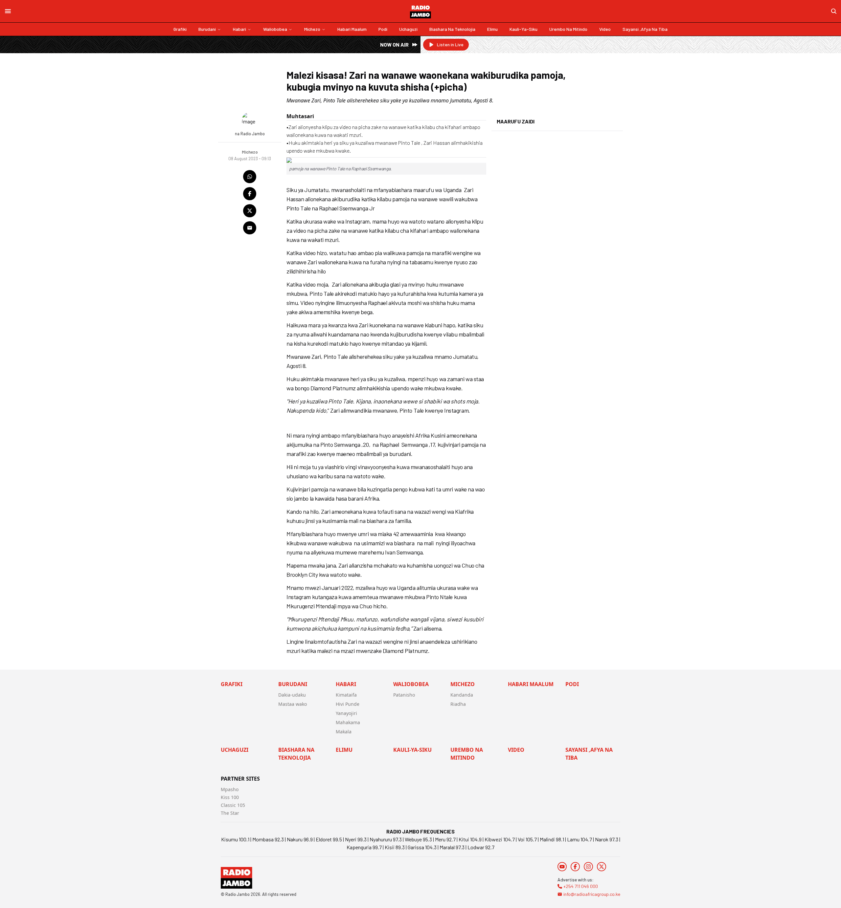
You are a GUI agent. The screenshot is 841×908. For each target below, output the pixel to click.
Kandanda (461, 695)
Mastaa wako (292, 704)
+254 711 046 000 (580, 886)
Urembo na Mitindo (568, 29)
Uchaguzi (408, 29)
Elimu (492, 29)
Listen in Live (450, 44)
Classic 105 (233, 805)
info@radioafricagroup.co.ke (591, 894)
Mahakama (348, 722)
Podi (382, 29)
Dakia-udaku (292, 695)
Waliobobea (275, 29)
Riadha (458, 704)
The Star (230, 813)
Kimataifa (346, 695)
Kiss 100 (230, 797)
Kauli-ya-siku (523, 29)
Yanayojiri (346, 713)
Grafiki (180, 29)
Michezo (312, 29)
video (605, 29)
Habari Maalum (352, 29)
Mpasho (230, 789)
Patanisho (404, 695)
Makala (344, 731)
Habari (239, 29)
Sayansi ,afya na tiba (645, 29)
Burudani (207, 29)
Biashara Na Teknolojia (452, 29)
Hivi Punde (347, 704)
